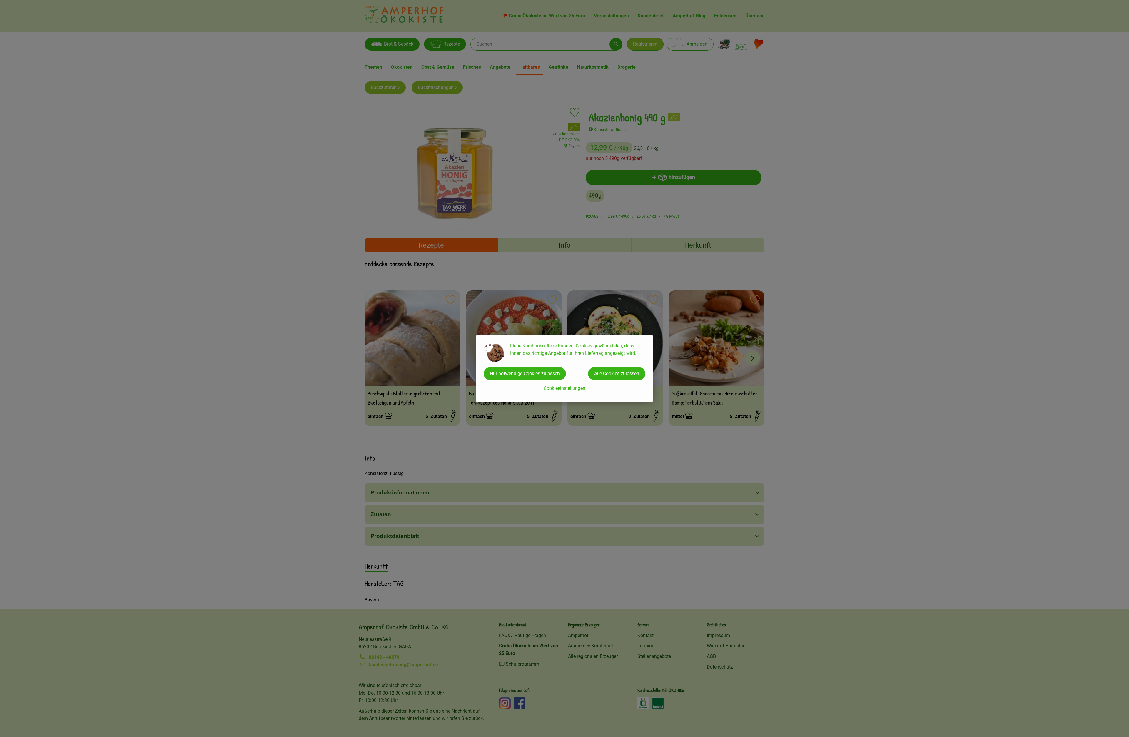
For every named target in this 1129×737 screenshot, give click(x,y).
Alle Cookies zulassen (616, 373)
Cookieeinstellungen (564, 388)
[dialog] (564, 368)
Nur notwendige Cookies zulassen (525, 373)
